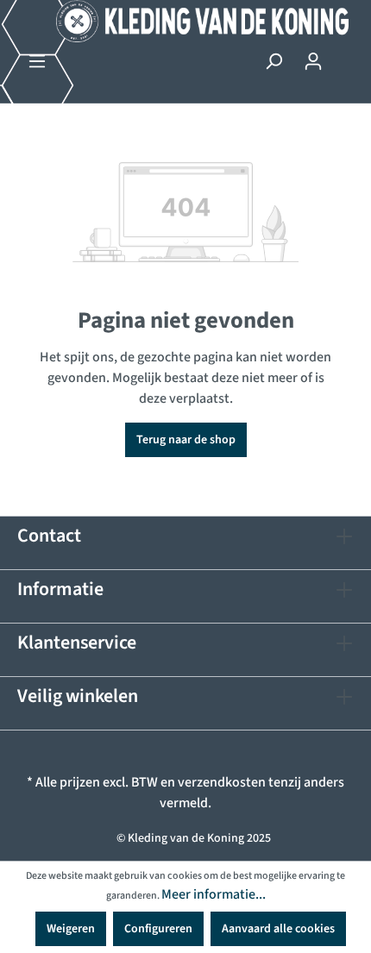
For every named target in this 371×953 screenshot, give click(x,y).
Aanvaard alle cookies (278, 928)
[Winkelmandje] (343, 54)
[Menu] (37, 61)
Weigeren (71, 928)
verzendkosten (222, 782)
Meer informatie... (213, 894)
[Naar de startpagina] (185, 21)
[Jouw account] (313, 61)
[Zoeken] (273, 61)
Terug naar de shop (186, 439)
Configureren (158, 928)
